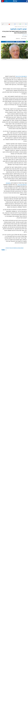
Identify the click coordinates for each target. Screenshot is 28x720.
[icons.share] (2, 1)
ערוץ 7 (25, 26)
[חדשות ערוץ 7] (14, 1)
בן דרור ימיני (22, 38)
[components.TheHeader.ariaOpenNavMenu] (23, 1)
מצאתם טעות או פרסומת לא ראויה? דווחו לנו (13, 247)
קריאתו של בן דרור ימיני (20, 76)
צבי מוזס (17, 38)
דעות (22, 26)
